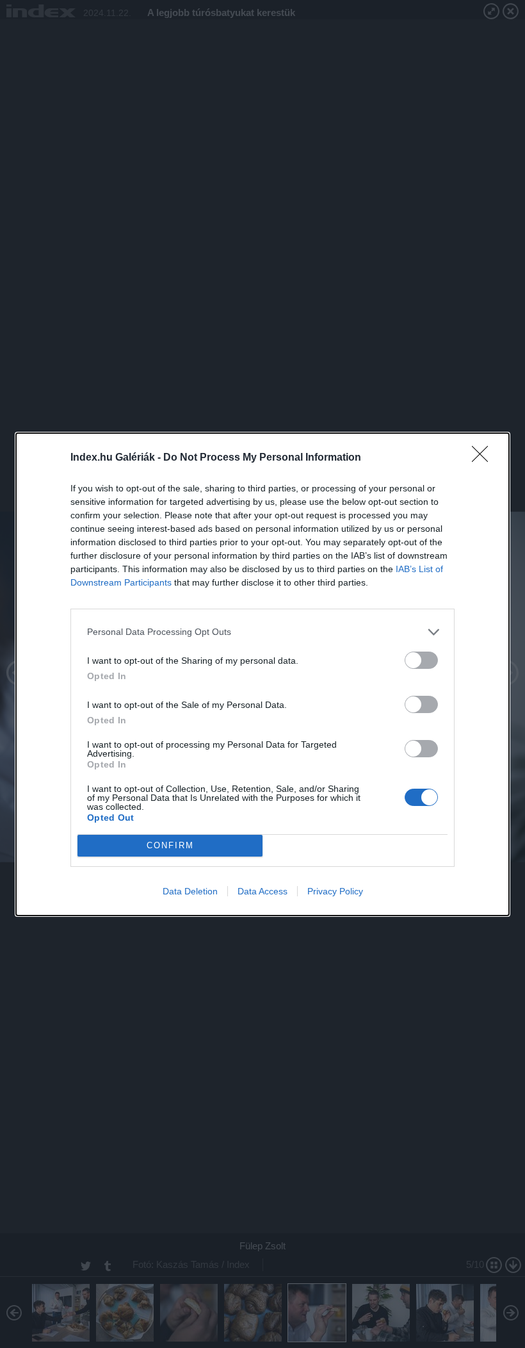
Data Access (262, 891)
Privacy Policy (335, 891)
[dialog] (262, 674)
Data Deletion (190, 891)
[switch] (421, 660)
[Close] (484, 458)
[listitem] (262, 632)
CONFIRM (170, 845)
